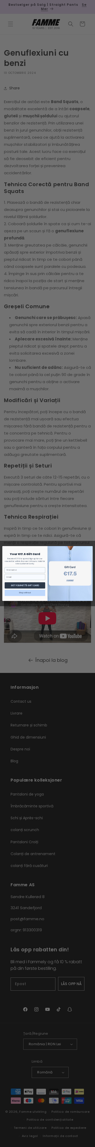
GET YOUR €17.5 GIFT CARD (25, 585)
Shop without (25, 592)
